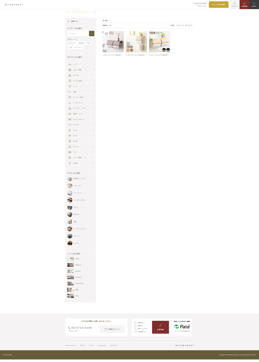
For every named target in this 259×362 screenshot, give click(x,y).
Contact (113, 345)
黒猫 (76, 289)
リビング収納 (77, 70)
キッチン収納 (77, 81)
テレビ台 (76, 75)
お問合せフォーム (113, 329)
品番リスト (74, 21)
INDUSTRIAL (79, 283)
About (82, 345)
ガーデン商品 (77, 157)
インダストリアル (79, 200)
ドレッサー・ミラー (79, 108)
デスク (75, 135)
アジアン (77, 243)
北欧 (75, 221)
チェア (75, 130)
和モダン (77, 214)
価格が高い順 (188, 25)
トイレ (75, 86)
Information (70, 345)
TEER (77, 259)
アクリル (76, 146)
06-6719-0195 (200, 3)
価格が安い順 (180, 25)
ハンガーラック (78, 103)
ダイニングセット (78, 119)
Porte (77, 296)
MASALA (78, 265)
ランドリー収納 (78, 97)
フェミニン (77, 193)
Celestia (78, 271)
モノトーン (77, 236)
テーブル (76, 125)
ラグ (74, 152)
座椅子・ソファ (78, 114)
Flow (92, 345)
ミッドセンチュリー (80, 229)
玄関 (74, 92)
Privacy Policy (7, 355)
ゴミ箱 (75, 141)
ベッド (75, 64)
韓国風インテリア (79, 178)
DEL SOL (78, 277)
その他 (75, 163)
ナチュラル (77, 185)
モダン (76, 207)
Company (102, 345)
